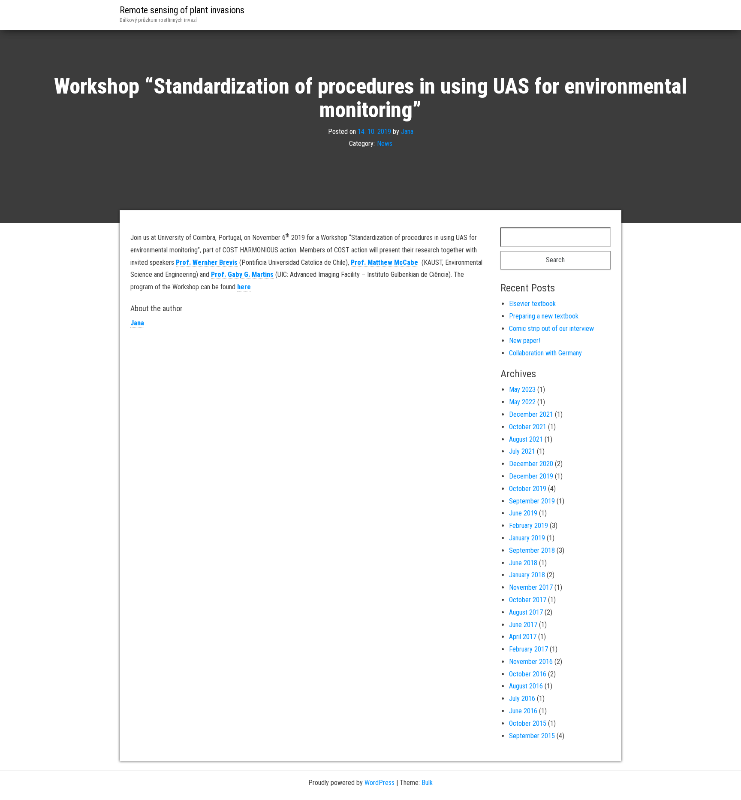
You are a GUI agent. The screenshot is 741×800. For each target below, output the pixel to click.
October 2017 (527, 600)
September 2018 (532, 550)
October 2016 (527, 674)
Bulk (427, 783)
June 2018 (523, 563)
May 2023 (522, 389)
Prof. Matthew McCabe (384, 262)
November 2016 (531, 662)
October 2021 (527, 427)
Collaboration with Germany (545, 353)
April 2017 (522, 637)
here (244, 287)
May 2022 (522, 402)
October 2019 (527, 489)
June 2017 (523, 625)
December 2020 (531, 464)
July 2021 (522, 451)
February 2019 (528, 525)
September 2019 (532, 501)
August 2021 (526, 439)
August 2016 (526, 686)
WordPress (379, 783)
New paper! (524, 340)
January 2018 (527, 575)
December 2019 (531, 476)
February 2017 (528, 649)
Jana (407, 131)
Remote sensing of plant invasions (182, 10)
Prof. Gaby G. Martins (242, 274)
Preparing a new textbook (543, 316)
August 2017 (526, 612)
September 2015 (532, 736)
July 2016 (522, 698)
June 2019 (523, 513)
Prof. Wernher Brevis (207, 262)
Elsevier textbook (532, 304)
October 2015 (527, 723)
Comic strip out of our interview (551, 328)
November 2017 (531, 587)
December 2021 (531, 414)
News (384, 144)
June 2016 (523, 711)
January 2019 (527, 538)
